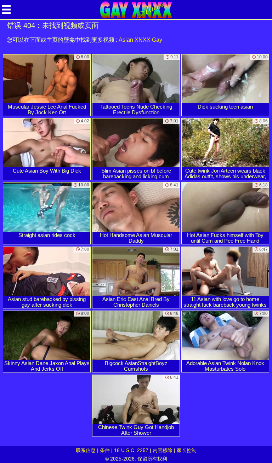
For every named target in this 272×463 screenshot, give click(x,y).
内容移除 (162, 450)
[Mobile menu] (6, 9)
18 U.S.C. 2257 (131, 450)
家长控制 (187, 450)
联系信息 (86, 450)
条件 (105, 450)
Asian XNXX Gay (140, 40)
